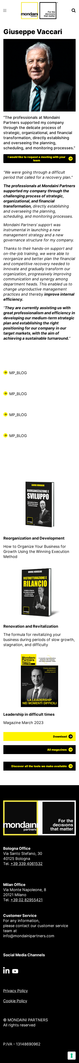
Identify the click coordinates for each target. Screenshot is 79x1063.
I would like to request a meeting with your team (37, 158)
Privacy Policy (15, 990)
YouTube (15, 970)
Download (60, 736)
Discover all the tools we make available (39, 766)
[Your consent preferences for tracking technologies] (72, 1056)
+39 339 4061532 (27, 863)
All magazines (57, 749)
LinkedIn (6, 970)
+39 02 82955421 (27, 900)
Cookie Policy (15, 1001)
